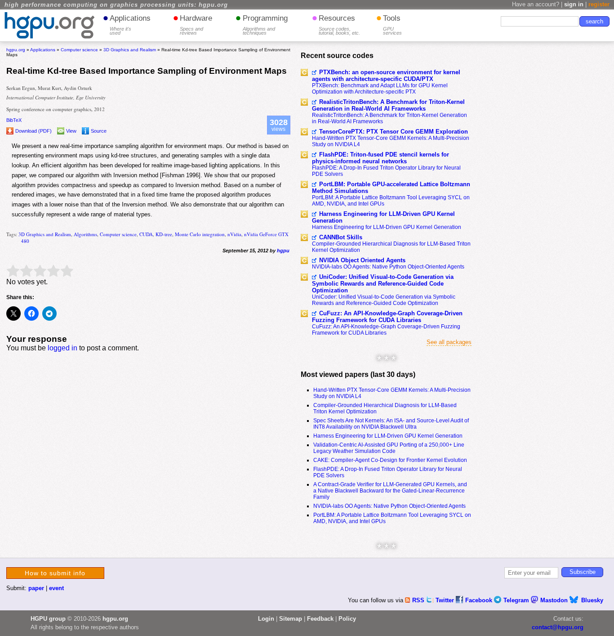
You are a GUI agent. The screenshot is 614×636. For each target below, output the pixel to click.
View (71, 131)
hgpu (283, 250)
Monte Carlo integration (200, 234)
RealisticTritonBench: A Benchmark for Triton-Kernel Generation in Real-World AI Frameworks (388, 105)
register (599, 4)
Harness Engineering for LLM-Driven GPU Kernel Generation (383, 217)
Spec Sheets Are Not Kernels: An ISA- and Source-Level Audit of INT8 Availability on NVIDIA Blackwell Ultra (391, 423)
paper (36, 588)
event (56, 588)
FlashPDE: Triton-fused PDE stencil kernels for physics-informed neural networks (380, 158)
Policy (347, 618)
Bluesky (592, 600)
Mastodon (555, 600)
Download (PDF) (33, 131)
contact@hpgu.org (557, 627)
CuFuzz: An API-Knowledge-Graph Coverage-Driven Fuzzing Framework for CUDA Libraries (387, 316)
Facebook (479, 600)
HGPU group (48, 618)
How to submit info (55, 573)
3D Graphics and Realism (44, 234)
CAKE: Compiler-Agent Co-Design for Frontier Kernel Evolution (390, 460)
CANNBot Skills (340, 237)
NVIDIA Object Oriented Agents (362, 260)
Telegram (517, 600)
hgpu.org (15, 49)
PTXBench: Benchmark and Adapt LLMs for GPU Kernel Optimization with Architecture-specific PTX (380, 88)
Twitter (446, 600)
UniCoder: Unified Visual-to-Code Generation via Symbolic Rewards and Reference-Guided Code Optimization (383, 283)
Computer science (118, 234)
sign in (573, 4)
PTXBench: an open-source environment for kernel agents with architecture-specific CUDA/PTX (386, 75)
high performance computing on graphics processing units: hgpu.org (116, 5)
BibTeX (14, 120)
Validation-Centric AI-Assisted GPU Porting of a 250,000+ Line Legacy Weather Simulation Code (388, 448)
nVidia (234, 234)
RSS (419, 600)
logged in (62, 348)
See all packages (449, 342)
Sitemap (290, 618)
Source (99, 131)
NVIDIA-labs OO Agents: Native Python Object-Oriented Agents (388, 267)
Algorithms (85, 234)
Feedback (320, 618)
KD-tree (164, 234)
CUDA (146, 234)
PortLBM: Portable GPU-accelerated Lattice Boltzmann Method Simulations (391, 187)
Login (266, 618)
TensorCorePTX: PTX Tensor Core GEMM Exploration (393, 131)
